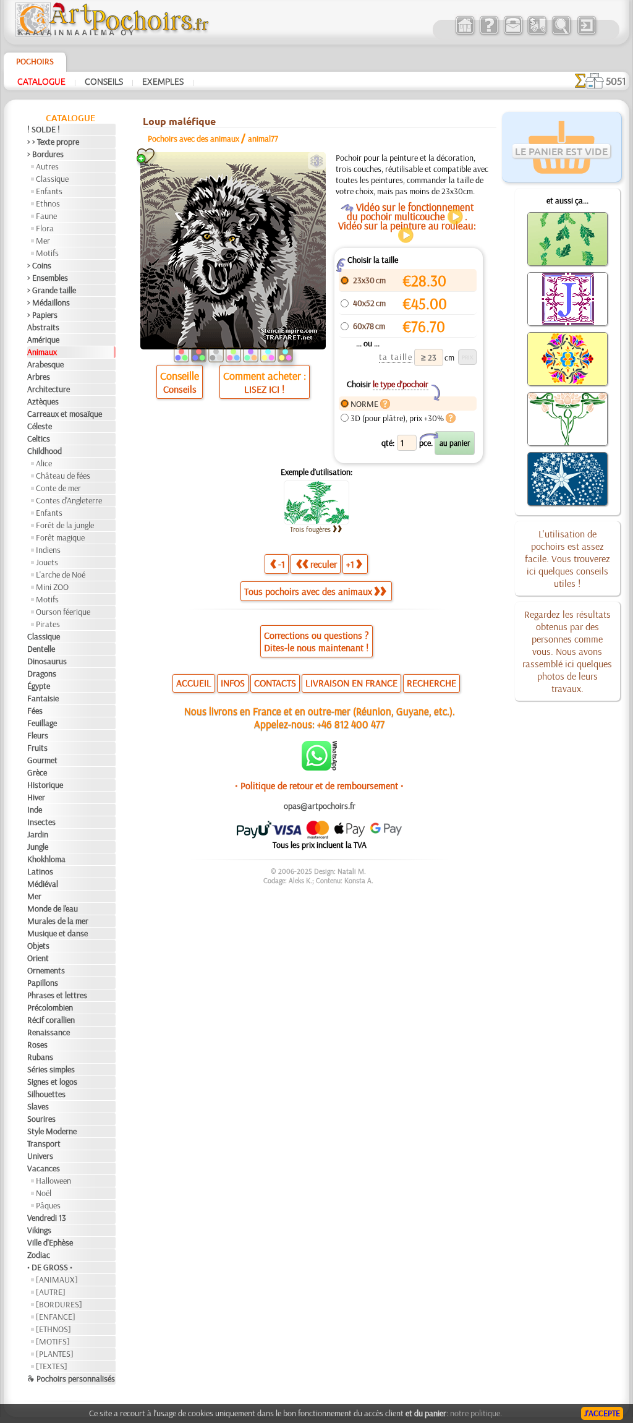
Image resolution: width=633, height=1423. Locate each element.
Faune (46, 215)
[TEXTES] (51, 1366)
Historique (45, 784)
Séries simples (51, 1069)
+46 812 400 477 (350, 723)
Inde (34, 809)
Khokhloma (46, 859)
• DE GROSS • (49, 1267)
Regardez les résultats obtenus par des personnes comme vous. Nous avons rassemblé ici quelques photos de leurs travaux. (567, 651)
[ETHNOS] (53, 1329)
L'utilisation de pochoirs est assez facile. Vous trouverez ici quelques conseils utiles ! (567, 558)
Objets (38, 945)
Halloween (53, 1180)
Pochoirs (35, 61)
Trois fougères (310, 529)
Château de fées (63, 475)
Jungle (37, 846)
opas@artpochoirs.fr (319, 805)
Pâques (48, 1205)
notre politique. (476, 1413)
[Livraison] (537, 33)
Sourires (41, 1118)
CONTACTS (275, 683)
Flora (45, 228)
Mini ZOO (52, 586)
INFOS (233, 683)
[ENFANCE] (55, 1316)
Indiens (48, 549)
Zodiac (38, 1254)
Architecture (48, 389)
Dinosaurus (47, 661)
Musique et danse (57, 933)
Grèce (37, 772)
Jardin (37, 834)
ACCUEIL (193, 683)
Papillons (42, 982)
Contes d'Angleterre (69, 500)
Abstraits (43, 327)
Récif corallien (51, 1019)
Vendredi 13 (46, 1217)
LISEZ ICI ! (264, 389)
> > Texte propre (53, 141)
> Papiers (42, 314)
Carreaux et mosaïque (64, 413)
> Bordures (45, 154)
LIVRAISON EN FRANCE (351, 683)
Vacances (43, 1168)
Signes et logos (52, 1081)
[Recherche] (561, 33)
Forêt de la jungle (65, 525)
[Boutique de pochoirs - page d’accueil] (111, 34)
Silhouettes (46, 1094)
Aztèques (43, 401)
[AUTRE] (51, 1291)
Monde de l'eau (52, 908)
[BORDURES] (59, 1304)
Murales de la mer (57, 920)
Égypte (38, 685)
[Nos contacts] (513, 33)
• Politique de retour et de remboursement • (319, 785)
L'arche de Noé (60, 574)
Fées (35, 710)
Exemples (163, 81)
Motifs (47, 253)
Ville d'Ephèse (50, 1242)
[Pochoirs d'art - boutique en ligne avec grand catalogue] (464, 33)
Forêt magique (60, 537)
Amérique (43, 339)
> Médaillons (48, 302)
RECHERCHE (431, 683)
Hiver (36, 797)
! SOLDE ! (43, 129)
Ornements (46, 970)
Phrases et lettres (57, 995)
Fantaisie (43, 698)
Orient (38, 958)
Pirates (48, 624)
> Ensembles (47, 277)
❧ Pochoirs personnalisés (71, 1378)
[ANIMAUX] (57, 1279)
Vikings (39, 1230)
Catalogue (41, 81)
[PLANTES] (55, 1353)
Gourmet (42, 760)
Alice (44, 463)
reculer (323, 564)
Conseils (104, 81)
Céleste (39, 426)
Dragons (41, 673)
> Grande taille (51, 290)
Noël (43, 1193)
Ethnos (48, 203)
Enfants (49, 191)
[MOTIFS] (53, 1341)
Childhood (44, 450)
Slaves (38, 1106)
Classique (52, 178)
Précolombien (50, 1007)
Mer (43, 240)
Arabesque (45, 364)
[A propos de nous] (489, 33)
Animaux (42, 351)
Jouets (47, 562)
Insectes (41, 821)
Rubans (40, 1056)
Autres (47, 166)
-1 (281, 564)
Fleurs (37, 735)
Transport (44, 1143)
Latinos (40, 871)
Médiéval (42, 883)
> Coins (39, 265)
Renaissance (48, 1032)
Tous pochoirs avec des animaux (308, 591)
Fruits (37, 747)
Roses (37, 1044)
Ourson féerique (63, 611)
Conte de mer (58, 488)
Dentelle (41, 648)
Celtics (38, 438)
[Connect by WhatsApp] (319, 767)
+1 (350, 564)
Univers (40, 1155)
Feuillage (42, 723)
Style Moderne (52, 1131)
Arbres (38, 376)
